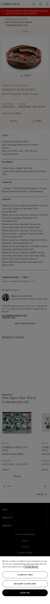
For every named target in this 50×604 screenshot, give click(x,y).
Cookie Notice (31, 566)
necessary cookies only (25, 584)
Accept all (25, 593)
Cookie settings (25, 575)
